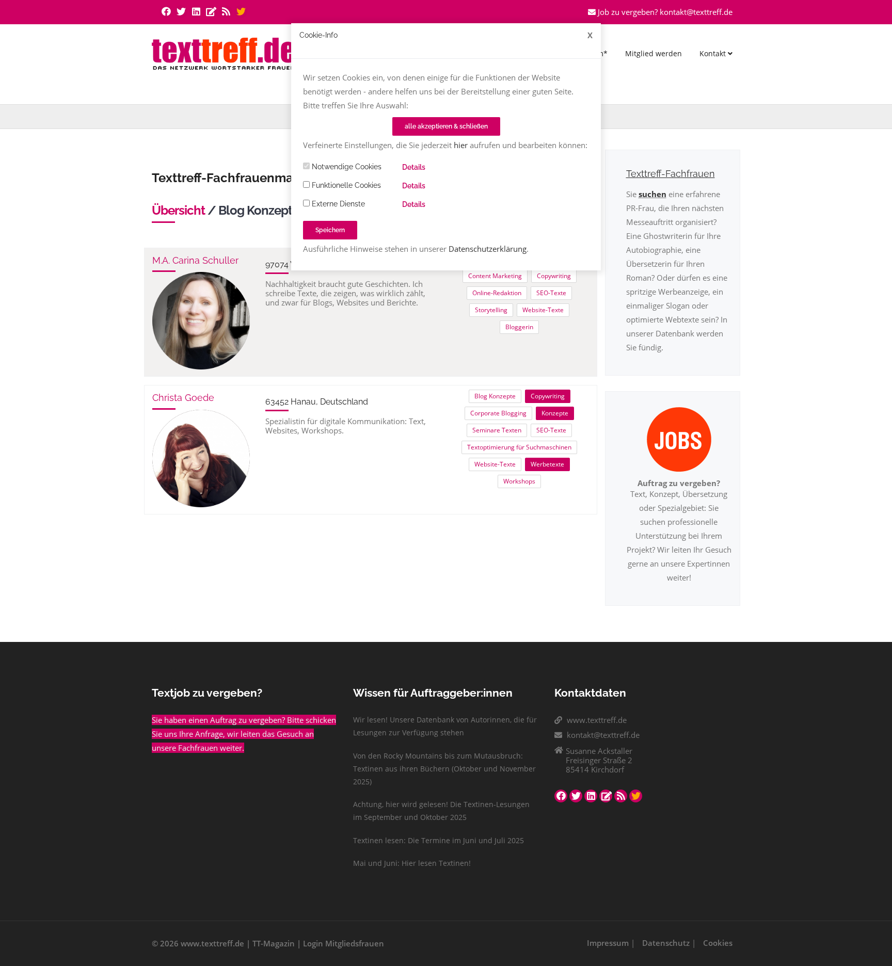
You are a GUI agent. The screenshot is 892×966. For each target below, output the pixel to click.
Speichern (330, 230)
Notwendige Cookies (345, 167)
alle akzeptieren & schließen (446, 126)
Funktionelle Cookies (345, 185)
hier (461, 145)
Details (413, 167)
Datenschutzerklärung (488, 249)
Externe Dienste (337, 204)
